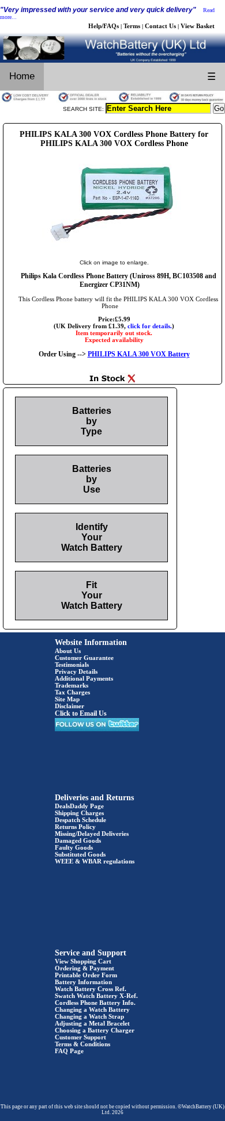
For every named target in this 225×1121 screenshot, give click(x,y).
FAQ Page (69, 1050)
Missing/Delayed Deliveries (92, 833)
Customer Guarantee (84, 657)
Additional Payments (84, 678)
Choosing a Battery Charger (94, 1030)
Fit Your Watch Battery (91, 595)
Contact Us (160, 25)
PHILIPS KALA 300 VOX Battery (139, 354)
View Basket (198, 25)
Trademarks (71, 685)
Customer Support (80, 1037)
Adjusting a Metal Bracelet (92, 1023)
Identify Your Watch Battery (91, 537)
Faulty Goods (74, 847)
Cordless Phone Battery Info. (95, 1002)
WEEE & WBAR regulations (94, 861)
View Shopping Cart (83, 961)
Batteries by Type (91, 421)
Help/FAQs (103, 25)
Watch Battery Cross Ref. (90, 988)
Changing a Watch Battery (92, 1009)
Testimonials (72, 664)
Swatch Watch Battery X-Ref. (96, 995)
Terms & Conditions (82, 1044)
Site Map (67, 699)
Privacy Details (76, 671)
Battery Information (83, 981)
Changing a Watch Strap (89, 1016)
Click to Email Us (81, 713)
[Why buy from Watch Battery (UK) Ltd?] (112, 100)
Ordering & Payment (84, 968)
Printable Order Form (86, 975)
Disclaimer (69, 705)
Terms (131, 25)
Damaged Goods (78, 840)
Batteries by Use (91, 479)
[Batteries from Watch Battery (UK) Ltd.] (112, 60)
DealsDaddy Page (79, 806)
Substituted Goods (80, 854)
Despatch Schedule (80, 819)
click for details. (149, 326)
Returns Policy (75, 826)
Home (22, 76)
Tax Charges (72, 692)
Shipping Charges (79, 812)
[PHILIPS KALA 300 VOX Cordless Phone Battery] (114, 250)
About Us (68, 650)
